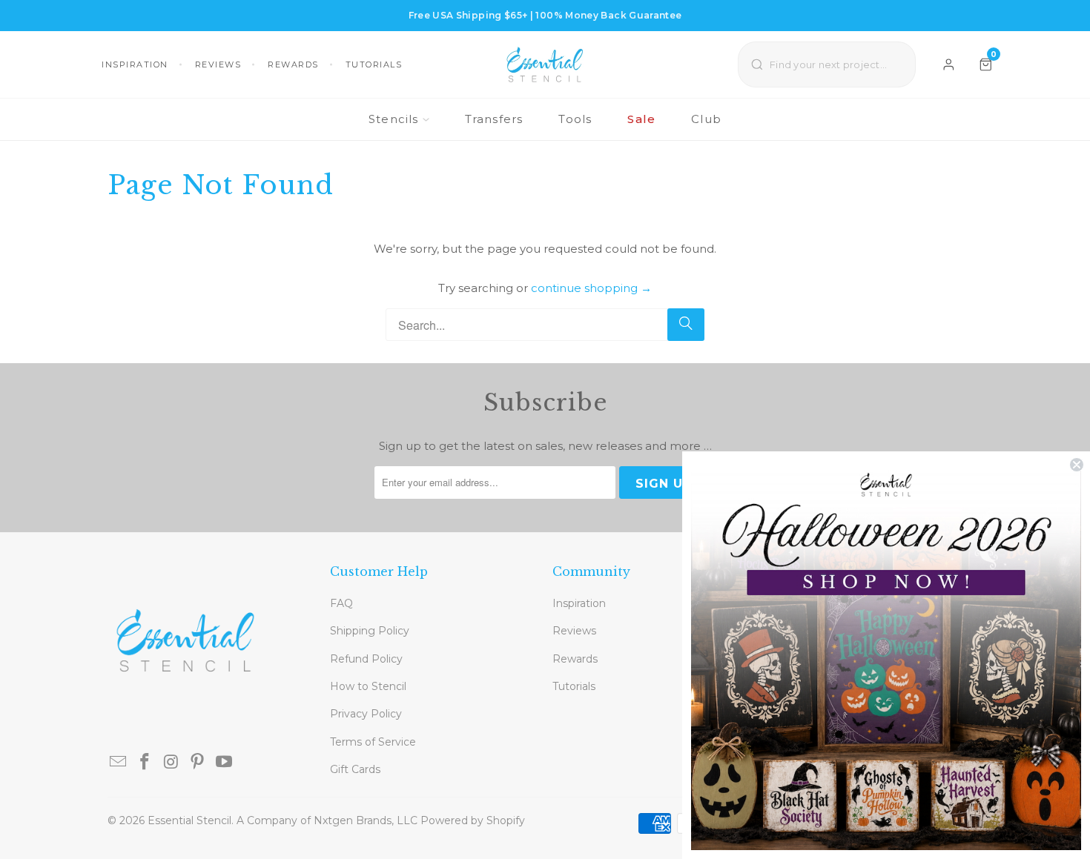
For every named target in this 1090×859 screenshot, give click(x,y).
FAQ (341, 603)
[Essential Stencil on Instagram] (171, 762)
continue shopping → (591, 288)
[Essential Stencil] (545, 64)
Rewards (293, 64)
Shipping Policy (369, 630)
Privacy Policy (366, 713)
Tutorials (374, 64)
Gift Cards (355, 769)
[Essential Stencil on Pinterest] (198, 762)
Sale (641, 119)
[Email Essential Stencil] (119, 762)
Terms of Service (373, 742)
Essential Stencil (189, 820)
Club (706, 119)
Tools (575, 119)
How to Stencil (368, 686)
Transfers (494, 119)
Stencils (394, 119)
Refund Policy (366, 659)
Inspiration (135, 64)
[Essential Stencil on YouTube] (225, 762)
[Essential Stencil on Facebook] (145, 762)
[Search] (685, 324)
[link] (886, 655)
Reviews (218, 64)
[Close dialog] (1076, 464)
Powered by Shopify (472, 820)
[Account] (949, 64)
